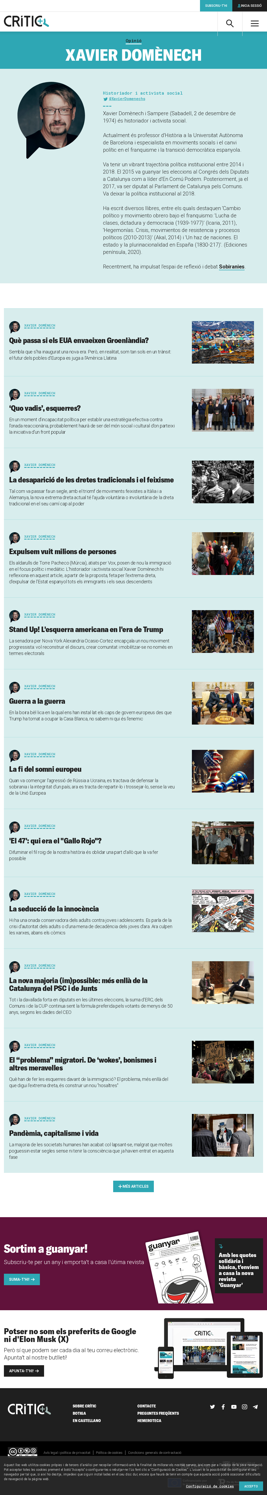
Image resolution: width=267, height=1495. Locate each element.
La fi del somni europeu (45, 769)
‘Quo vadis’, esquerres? (45, 408)
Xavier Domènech (39, 325)
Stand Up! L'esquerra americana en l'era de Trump (86, 629)
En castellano (87, 1420)
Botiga (79, 1413)
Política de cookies (109, 1453)
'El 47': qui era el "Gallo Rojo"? (55, 840)
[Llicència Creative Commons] (22, 1452)
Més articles (136, 1186)
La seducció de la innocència (54, 908)
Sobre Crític (84, 1406)
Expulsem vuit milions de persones (62, 551)
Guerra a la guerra (37, 701)
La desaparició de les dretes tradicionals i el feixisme (91, 479)
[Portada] (26, 22)
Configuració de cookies (210, 1486)
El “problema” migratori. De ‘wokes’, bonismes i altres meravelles (82, 1063)
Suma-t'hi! (19, 1279)
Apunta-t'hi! (21, 1371)
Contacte (146, 1406)
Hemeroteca (149, 1420)
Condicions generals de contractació (154, 1453)
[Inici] (29, 1410)
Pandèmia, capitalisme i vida (54, 1133)
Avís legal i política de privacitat (67, 1453)
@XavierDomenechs (127, 98)
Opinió (134, 41)
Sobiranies (232, 267)
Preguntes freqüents (158, 1413)
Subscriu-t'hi (216, 6)
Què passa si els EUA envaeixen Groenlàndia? (78, 340)
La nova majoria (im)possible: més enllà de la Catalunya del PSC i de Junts (78, 984)
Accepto (251, 1486)
